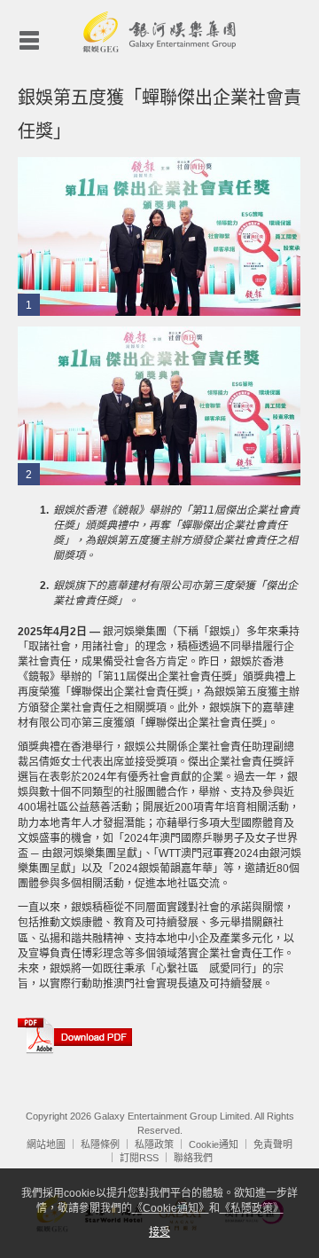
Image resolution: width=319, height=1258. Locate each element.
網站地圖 (46, 1144)
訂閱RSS (139, 1157)
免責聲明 (272, 1144)
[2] (159, 405)
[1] (159, 236)
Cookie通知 (213, 1144)
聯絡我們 (193, 1157)
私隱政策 (154, 1144)
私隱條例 (100, 1144)
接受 (159, 1232)
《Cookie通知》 (170, 1208)
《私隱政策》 (252, 1208)
